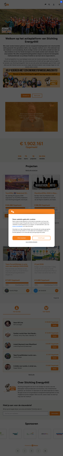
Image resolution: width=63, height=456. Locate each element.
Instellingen (41, 238)
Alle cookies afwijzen (31, 242)
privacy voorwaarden (17, 226)
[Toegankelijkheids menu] (61, 2)
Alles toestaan (21, 238)
